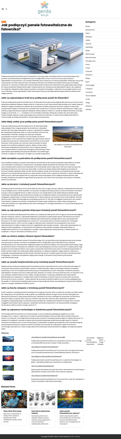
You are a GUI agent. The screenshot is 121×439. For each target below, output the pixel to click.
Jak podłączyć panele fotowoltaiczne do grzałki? (48, 337)
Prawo (88, 68)
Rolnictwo (89, 75)
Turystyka (89, 92)
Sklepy (88, 78)
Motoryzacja (90, 54)
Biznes (4, 21)
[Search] (6, 9)
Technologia (90, 85)
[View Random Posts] (2, 9)
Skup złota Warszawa (12, 411)
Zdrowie (88, 109)
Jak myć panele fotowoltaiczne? (42, 366)
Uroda (88, 99)
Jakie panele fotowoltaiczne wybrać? (70, 412)
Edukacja (89, 37)
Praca (88, 64)
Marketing (89, 47)
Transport (89, 89)
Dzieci (88, 33)
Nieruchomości (91, 58)
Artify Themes (75, 437)
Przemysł (89, 71)
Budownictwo (90, 30)
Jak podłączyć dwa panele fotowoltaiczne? (46, 356)
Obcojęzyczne (90, 61)
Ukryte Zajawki (91, 96)
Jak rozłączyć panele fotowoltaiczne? (44, 376)
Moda (87, 51)
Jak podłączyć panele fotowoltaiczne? (44, 347)
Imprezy (88, 44)
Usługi (88, 103)
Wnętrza (89, 106)
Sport (87, 82)
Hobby (88, 40)
